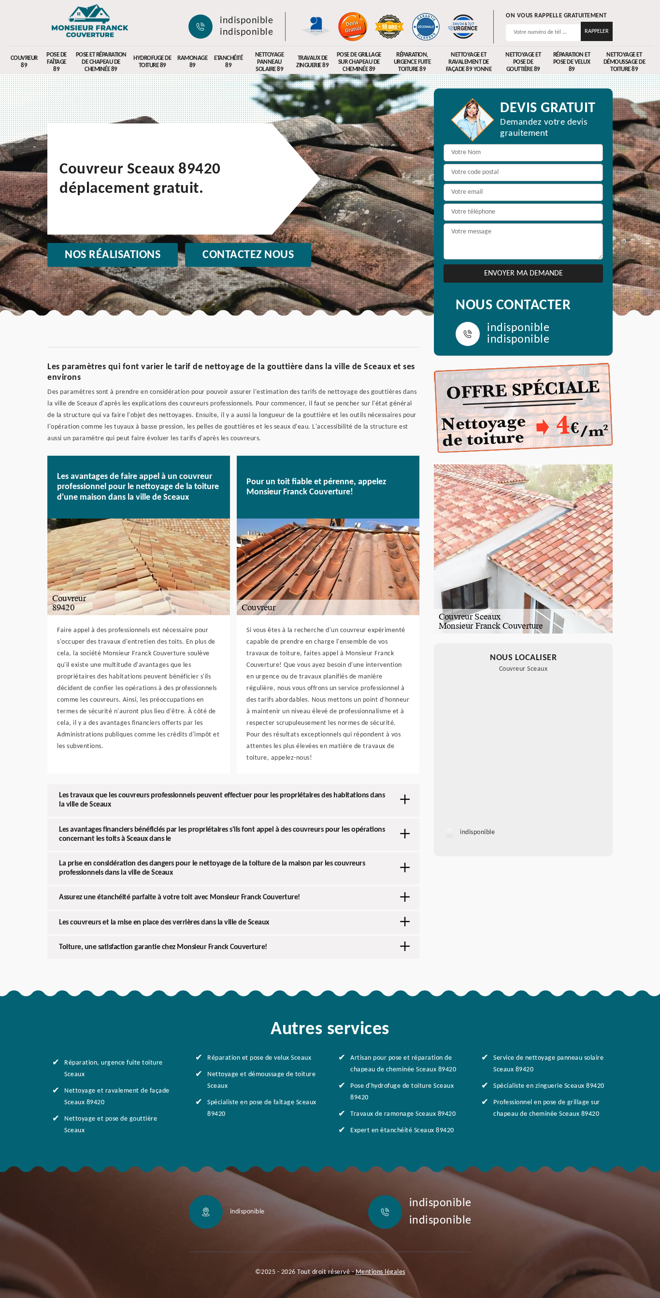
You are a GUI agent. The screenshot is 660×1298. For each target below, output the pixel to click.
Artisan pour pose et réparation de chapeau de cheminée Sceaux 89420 (403, 1063)
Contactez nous (248, 255)
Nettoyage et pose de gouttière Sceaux (110, 1124)
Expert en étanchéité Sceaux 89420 (402, 1130)
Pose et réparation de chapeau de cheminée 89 (101, 62)
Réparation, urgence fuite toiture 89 (412, 62)
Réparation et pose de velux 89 (571, 62)
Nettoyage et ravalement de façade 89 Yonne (469, 62)
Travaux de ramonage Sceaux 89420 (403, 1114)
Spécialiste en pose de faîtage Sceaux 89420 (261, 1108)
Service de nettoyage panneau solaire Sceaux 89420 (548, 1063)
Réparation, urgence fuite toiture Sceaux (113, 1068)
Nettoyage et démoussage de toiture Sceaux (261, 1080)
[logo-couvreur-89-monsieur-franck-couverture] (89, 21)
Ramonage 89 (192, 62)
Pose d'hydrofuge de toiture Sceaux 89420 (402, 1091)
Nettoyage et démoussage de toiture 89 (624, 62)
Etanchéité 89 (228, 62)
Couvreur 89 (24, 62)
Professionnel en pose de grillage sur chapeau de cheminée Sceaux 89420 (546, 1108)
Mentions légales (380, 1272)
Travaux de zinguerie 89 (312, 62)
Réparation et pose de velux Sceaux (259, 1058)
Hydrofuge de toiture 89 (152, 62)
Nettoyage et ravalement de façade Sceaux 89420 (117, 1096)
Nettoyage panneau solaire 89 (269, 62)
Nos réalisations (112, 255)
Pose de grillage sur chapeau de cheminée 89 (359, 62)
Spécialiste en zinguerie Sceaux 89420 (548, 1086)
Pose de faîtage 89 (56, 62)
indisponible (246, 21)
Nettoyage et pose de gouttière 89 (523, 62)
